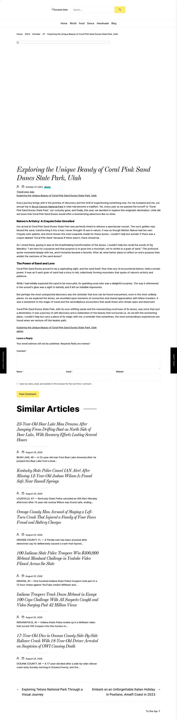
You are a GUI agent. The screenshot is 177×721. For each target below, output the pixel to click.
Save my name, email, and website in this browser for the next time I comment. (56, 384)
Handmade (103, 23)
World (73, 23)
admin (20, 331)
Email (69, 371)
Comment (22, 351)
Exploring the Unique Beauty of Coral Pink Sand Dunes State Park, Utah (57, 195)
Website (120, 371)
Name (20, 371)
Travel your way (25, 191)
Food (81, 23)
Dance (90, 23)
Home (64, 23)
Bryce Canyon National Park (47, 206)
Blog (113, 23)
